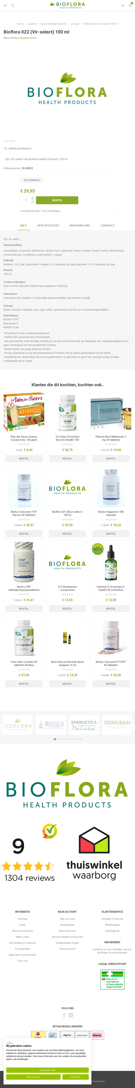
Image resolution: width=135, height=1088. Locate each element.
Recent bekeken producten (67, 936)
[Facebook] (64, 1015)
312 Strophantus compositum (67, 588)
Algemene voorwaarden (22, 954)
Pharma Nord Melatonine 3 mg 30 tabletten (111, 438)
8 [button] (75, 739)
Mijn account (67, 918)
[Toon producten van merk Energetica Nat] (84, 725)
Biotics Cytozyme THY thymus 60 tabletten (24, 513)
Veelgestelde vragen (67, 942)
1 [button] (55, 739)
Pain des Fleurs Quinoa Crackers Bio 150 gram (24, 438)
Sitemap (22, 918)
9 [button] (77, 739)
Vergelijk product (19, 148)
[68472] (24, 637)
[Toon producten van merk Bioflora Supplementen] (18, 725)
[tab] (23, 225)
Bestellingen (67, 924)
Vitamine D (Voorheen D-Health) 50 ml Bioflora (111, 588)
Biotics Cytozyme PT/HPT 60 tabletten (111, 663)
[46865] (111, 637)
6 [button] (69, 739)
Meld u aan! (22, 936)
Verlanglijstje (112, 930)
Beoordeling (80, 225)
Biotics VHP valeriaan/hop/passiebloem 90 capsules (24, 590)
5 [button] (66, 739)
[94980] (111, 412)
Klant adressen (67, 930)
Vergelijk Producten (112, 918)
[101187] (67, 562)
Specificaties (48, 225)
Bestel (57, 200)
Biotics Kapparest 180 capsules (111, 513)
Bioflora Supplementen (23, 38)
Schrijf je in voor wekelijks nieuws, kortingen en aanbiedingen (112, 951)
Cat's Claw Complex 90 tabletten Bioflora (24, 663)
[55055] (24, 487)
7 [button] (72, 739)
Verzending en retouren (22, 942)
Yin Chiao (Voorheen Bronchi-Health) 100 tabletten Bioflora (67, 440)
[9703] (24, 412)
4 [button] (63, 739)
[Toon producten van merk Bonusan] (117, 725)
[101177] (67, 487)
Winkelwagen (112, 924)
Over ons (22, 960)
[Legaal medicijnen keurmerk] (112, 988)
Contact (108, 225)
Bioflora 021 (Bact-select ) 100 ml (67, 513)
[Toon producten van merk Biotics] (51, 725)
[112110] (24, 562)
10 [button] (80, 739)
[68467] (111, 562)
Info (23, 225)
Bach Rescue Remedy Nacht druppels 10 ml (67, 663)
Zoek (22, 924)
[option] (17, 725)
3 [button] (61, 739)
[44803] (67, 637)
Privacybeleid (22, 948)
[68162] (67, 412)
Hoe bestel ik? (67, 948)
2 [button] (58, 739)
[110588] (111, 487)
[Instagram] (71, 1015)
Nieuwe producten (22, 930)
